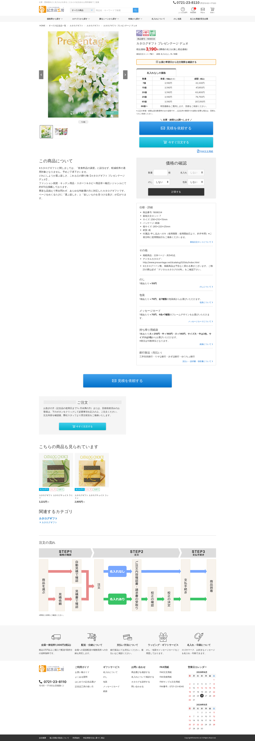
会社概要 (42, 738)
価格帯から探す (53, 19)
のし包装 (177, 19)
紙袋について (205, 344)
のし (105, 677)
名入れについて (158, 19)
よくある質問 (182, 12)
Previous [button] (41, 74)
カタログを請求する (140, 681)
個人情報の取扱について (59, 738)
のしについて (205, 286)
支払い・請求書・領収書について (196, 361)
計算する (176, 191)
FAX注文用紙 (206, 151)
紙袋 (105, 691)
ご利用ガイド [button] (82, 667)
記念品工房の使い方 (84, 686)
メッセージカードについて (199, 321)
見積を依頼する (179, 128)
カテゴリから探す (80, 19)
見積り (212, 12)
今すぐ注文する (178, 142)
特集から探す (134, 19)
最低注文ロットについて (200, 242)
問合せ (203, 12)
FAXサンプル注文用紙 (170, 681)
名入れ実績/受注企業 (199, 19)
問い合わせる (137, 686)
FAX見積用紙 (166, 677)
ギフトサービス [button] (111, 667)
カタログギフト (48, 518)
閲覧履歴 (193, 10)
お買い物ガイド (82, 672)
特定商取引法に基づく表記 (93, 738)
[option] (83, 74)
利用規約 (76, 738)
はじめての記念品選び (85, 681)
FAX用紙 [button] (164, 667)
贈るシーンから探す (108, 19)
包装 (105, 681)
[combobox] (114, 10)
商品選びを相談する (140, 672)
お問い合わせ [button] (138, 667)
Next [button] (125, 74)
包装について (205, 302)
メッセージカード (111, 686)
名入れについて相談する (142, 677)
